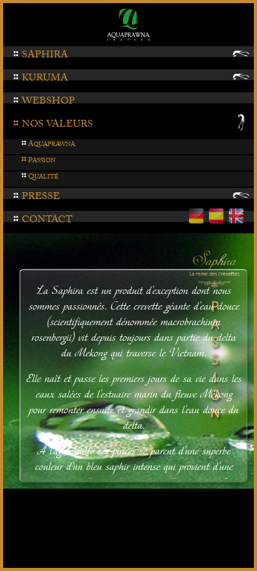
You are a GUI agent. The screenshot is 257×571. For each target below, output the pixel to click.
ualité (40, 177)
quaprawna (48, 145)
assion (38, 161)
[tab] (128, 57)
